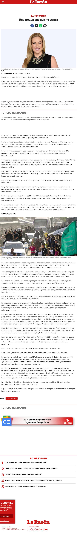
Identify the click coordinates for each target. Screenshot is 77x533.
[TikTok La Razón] (42, 529)
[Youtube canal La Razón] (46, 529)
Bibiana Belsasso (11, 73)
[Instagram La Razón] (38, 529)
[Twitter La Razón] (36, 25)
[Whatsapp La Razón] (40, 25)
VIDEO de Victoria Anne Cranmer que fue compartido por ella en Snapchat (31, 468)
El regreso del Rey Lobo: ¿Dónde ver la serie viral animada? (25, 486)
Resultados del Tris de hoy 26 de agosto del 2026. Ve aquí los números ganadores (33, 480)
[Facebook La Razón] (32, 25)
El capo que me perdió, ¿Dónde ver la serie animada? (23, 474)
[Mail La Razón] (45, 25)
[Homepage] (38, 2)
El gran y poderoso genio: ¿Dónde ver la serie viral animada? (25, 462)
